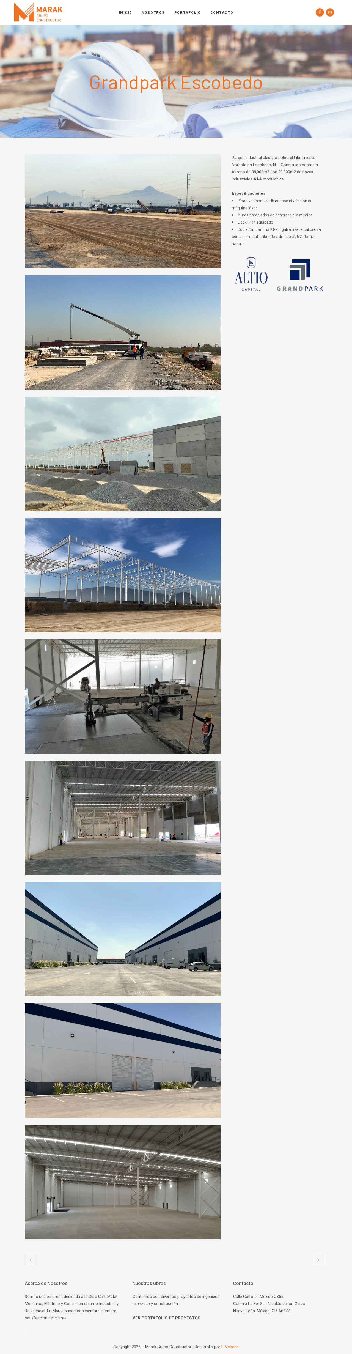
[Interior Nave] (123, 1242)
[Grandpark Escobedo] (123, 271)
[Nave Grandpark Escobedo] (123, 757)
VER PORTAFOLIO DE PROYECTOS (166, 1317)
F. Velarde (230, 1346)
